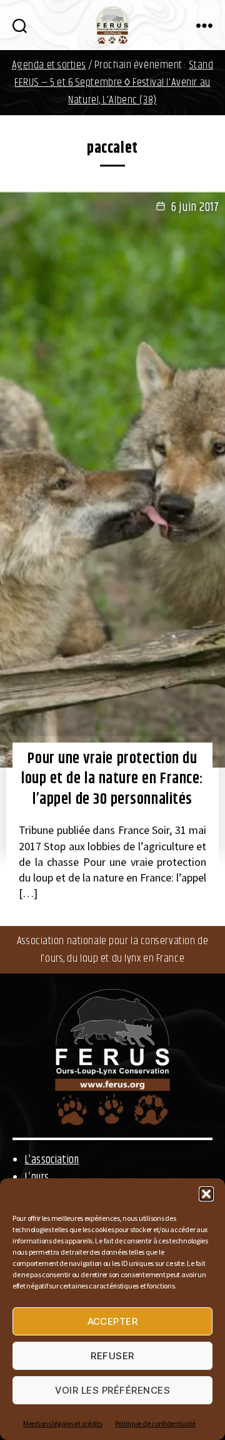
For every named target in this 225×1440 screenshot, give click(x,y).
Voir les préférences (113, 1390)
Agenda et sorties (49, 65)
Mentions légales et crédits (62, 1423)
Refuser (112, 1356)
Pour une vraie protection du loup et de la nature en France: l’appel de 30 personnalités (112, 779)
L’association (52, 1160)
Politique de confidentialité (155, 1423)
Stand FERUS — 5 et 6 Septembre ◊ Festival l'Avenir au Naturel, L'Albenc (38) (113, 82)
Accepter (113, 1321)
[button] (206, 1194)
